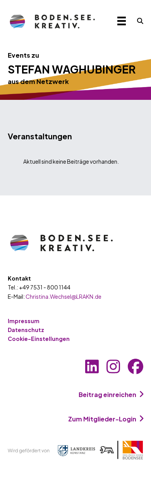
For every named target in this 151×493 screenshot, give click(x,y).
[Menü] (121, 21)
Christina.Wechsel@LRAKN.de (63, 296)
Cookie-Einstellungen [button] (39, 338)
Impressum (23, 320)
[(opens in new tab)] (75, 449)
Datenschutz (26, 329)
